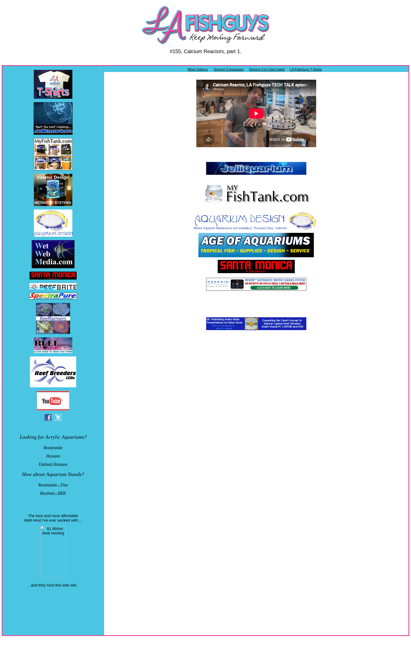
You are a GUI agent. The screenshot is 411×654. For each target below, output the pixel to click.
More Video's (198, 69)
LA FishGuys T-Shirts (306, 69)
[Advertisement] (53, 607)
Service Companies (229, 69)
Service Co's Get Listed (266, 69)
